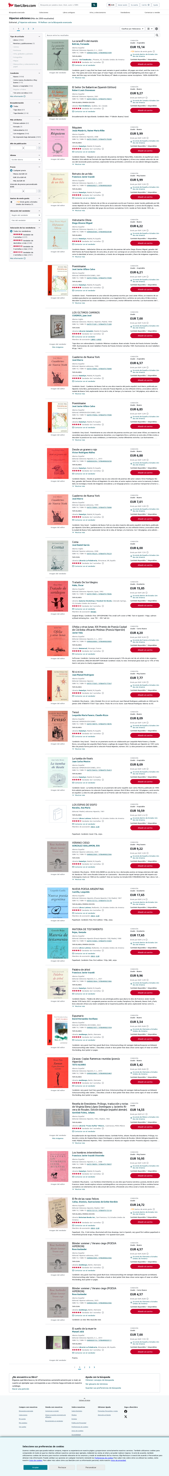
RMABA (93, 612)
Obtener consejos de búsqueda (99, 1380)
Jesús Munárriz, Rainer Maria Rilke (88, 130)
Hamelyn (82, 146)
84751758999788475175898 (99, 369)
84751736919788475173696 (99, 594)
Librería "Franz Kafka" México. (92, 1126)
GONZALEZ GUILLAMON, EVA (86, 845)
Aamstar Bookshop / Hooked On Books (95, 601)
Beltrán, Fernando (80, 44)
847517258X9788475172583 (99, 941)
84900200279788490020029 (99, 185)
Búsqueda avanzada (16, 12)
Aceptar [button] (35, 1467)
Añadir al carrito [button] (145, 64)
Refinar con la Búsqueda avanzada (56, 22)
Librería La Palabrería (88, 560)
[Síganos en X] (125, 1417)
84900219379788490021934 (99, 1027)
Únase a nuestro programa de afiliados (55, 1416)
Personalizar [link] (91, 1467)
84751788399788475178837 (99, 1164)
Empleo (74, 1419)
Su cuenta (134, 5)
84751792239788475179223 (99, 553)
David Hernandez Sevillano (85, 1019)
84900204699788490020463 (99, 1073)
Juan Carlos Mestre (81, 761)
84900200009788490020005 (99, 641)
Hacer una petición (20, 1389)
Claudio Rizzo (101, 715)
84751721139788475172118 (99, 1210)
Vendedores (125, 12)
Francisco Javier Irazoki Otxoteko (88, 1155)
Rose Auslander (79, 1249)
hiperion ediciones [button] (28, 22)
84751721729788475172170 (99, 900)
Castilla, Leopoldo (81, 892)
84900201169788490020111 (99, 1340)
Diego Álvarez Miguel (82, 223)
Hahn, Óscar (78, 585)
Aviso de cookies (77, 1431)
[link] (156, 29)
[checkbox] (11, 40)
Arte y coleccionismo (98, 12)
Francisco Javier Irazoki (83, 177)
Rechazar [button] (62, 1467)
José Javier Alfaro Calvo (83, 269)
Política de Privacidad (79, 1423)
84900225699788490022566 (99, 854)
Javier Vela (77, 633)
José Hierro (77, 360)
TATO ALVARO (79, 1064)
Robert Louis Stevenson (83, 90)
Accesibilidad (76, 1435)
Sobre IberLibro (77, 1411)
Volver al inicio (84, 1400)
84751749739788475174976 (99, 724)
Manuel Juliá (78, 1331)
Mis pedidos (23, 1423)
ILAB (97, 827)
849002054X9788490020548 (99, 232)
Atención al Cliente (104, 1415)
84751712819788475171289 (99, 324)
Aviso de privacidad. (118, 1460)
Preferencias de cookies (104, 1458)
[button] (13, 29)
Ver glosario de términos (96, 1384)
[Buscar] (94, 5)
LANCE (98, 339)
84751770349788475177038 (99, 278)
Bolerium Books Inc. (87, 1217)
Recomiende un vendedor (54, 1421)
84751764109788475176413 (99, 770)
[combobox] (65, 5)
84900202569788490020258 (99, 461)
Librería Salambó (86, 331)
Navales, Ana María (81, 807)
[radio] (11, 110)
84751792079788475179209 (99, 139)
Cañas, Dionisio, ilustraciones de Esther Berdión (95, 1202)
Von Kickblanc (85, 106)
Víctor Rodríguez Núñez (83, 452)
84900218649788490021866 (99, 981)
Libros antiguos (69, 12)
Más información (16, 96)
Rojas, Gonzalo (79, 932)
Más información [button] (16, 258)
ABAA (93, 827)
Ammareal (83, 648)
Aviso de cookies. (36, 1460)
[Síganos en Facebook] (125, 1411)
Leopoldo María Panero (83, 715)
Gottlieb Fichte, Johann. (83, 1112)
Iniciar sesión (122, 5)
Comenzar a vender (152, 12)
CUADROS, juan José (81, 315)
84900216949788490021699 (99, 53)
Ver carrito (22, 1427)
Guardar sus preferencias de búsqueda (103, 1388)
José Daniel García (80, 545)
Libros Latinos (85, 818)
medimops (83, 1034)
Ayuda (155, 5)
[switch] (12, 202)
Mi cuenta (22, 1419)
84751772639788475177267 (99, 683)
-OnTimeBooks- (85, 59)
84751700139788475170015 (99, 99)
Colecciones (43, 12)
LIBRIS (93, 339)
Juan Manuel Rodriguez (83, 675)
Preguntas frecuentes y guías (108, 1411)
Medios (74, 1415)
